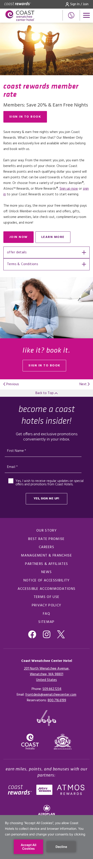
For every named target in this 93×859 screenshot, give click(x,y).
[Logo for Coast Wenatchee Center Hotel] (20, 15)
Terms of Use (47, 597)
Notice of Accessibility (46, 580)
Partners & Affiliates (46, 564)
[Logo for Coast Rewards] (18, 4)
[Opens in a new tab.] (63, 742)
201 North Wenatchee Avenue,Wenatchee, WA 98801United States (46, 674)
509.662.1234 (51, 689)
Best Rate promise (46, 539)
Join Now (21, 238)
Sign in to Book (25, 116)
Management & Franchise (46, 556)
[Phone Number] (71, 15)
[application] (46, 837)
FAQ (46, 614)
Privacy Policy (46, 605)
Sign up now (69, 188)
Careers (46, 547)
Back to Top (45, 393)
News (46, 572)
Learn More (55, 238)
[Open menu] (86, 15)
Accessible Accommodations (47, 589)
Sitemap (46, 622)
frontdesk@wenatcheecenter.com (50, 694)
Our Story (46, 531)
